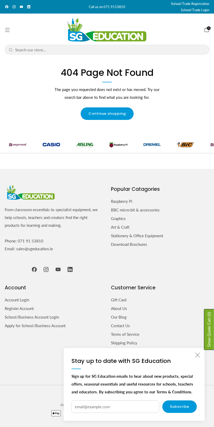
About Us (119, 308)
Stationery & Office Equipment (137, 235)
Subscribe (179, 406)
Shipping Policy (124, 342)
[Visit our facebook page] (6, 6)
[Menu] (7, 30)
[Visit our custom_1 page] (28, 6)
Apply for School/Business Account (35, 325)
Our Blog (119, 317)
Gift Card (118, 299)
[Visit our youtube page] (21, 6)
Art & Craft (120, 227)
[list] (107, 144)
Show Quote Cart (209, 329)
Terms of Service (125, 334)
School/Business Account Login (32, 317)
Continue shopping (107, 113)
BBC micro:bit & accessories (135, 210)
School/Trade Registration (190, 4)
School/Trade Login (195, 10)
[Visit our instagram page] (14, 6)
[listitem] (107, 6)
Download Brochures (129, 244)
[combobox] (110, 49)
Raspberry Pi (121, 201)
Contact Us (120, 325)
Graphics (118, 218)
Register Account (19, 308)
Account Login (17, 299)
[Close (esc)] (198, 355)
